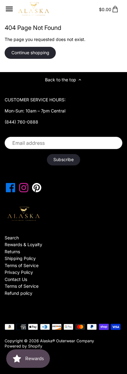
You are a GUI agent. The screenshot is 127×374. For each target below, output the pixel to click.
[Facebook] (10, 187)
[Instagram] (23, 187)
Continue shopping (30, 52)
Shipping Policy (20, 258)
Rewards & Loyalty (23, 244)
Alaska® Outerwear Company (67, 341)
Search (12, 237)
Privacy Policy (19, 272)
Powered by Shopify (23, 346)
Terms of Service (22, 265)
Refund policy (18, 293)
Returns (12, 251)
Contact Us (16, 279)
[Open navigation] (9, 9)
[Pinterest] (36, 187)
